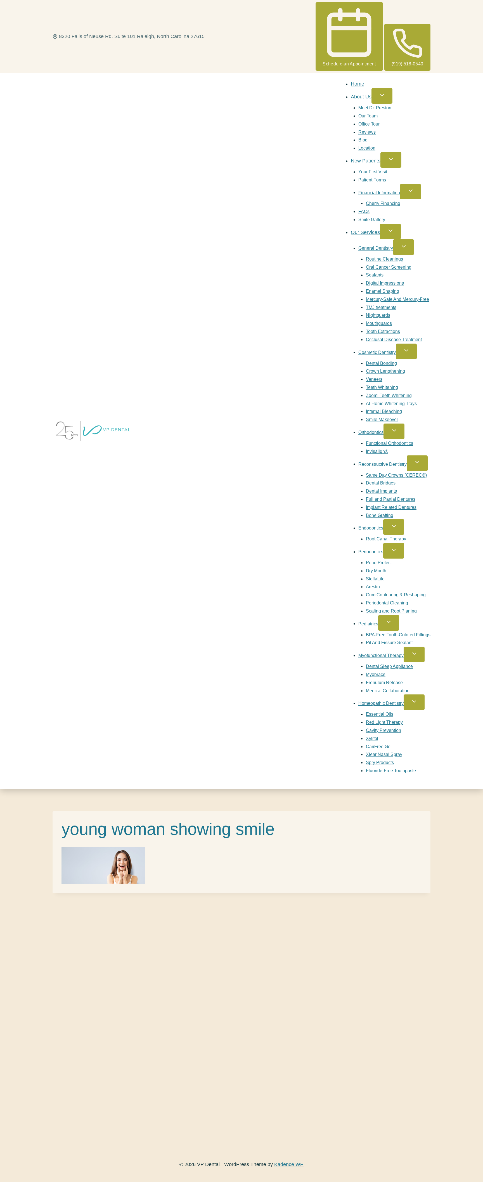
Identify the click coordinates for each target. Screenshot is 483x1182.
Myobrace (375, 674)
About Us (361, 97)
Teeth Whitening (382, 387)
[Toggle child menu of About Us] (381, 96)
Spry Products (380, 762)
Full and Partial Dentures (390, 499)
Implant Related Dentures (391, 507)
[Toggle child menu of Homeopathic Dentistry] (414, 702)
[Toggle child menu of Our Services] (390, 231)
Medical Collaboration (387, 690)
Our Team (368, 116)
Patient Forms (372, 180)
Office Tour (369, 124)
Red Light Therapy (384, 722)
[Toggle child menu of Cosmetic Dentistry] (406, 351)
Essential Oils (379, 714)
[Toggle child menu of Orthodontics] (393, 431)
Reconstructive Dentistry (382, 464)
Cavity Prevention (383, 730)
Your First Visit (372, 171)
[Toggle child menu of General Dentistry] (403, 247)
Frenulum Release (384, 682)
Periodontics (370, 551)
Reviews (367, 132)
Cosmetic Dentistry (377, 352)
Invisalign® (377, 451)
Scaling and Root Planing (391, 611)
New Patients (365, 161)
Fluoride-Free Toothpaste (391, 770)
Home (357, 84)
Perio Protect (379, 562)
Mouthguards (379, 323)
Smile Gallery (371, 219)
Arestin (373, 586)
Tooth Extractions (383, 331)
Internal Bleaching (384, 411)
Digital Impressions (385, 283)
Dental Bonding (381, 363)
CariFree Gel (379, 746)
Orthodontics (370, 432)
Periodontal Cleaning (387, 603)
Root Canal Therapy (386, 538)
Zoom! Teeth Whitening (389, 395)
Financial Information (379, 192)
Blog (363, 140)
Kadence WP (289, 1164)
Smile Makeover (382, 419)
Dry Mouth (376, 570)
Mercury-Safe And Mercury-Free (397, 299)
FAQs (364, 211)
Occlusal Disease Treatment (394, 339)
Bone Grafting (379, 515)
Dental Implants (381, 491)
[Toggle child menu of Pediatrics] (388, 623)
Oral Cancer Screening (388, 267)
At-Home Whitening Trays (391, 403)
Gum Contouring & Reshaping (396, 594)
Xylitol (372, 738)
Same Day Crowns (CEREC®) (396, 475)
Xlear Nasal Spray (384, 754)
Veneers (374, 379)
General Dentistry (375, 248)
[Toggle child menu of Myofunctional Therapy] (414, 654)
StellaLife (375, 578)
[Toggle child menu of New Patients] (390, 160)
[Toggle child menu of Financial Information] (410, 192)
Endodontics (370, 528)
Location (366, 148)
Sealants (374, 275)
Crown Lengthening (385, 371)
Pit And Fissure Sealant (389, 642)
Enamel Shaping (382, 291)
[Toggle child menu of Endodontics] (393, 527)
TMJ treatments (381, 307)
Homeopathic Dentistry (381, 703)
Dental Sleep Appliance (389, 666)
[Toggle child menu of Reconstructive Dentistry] (417, 463)
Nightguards (378, 315)
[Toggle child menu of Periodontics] (393, 551)
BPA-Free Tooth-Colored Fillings (398, 634)
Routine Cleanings (384, 259)
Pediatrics (368, 623)
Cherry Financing (383, 203)
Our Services (365, 232)
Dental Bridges (381, 483)
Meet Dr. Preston (374, 107)
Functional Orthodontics (389, 443)
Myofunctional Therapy (381, 655)
